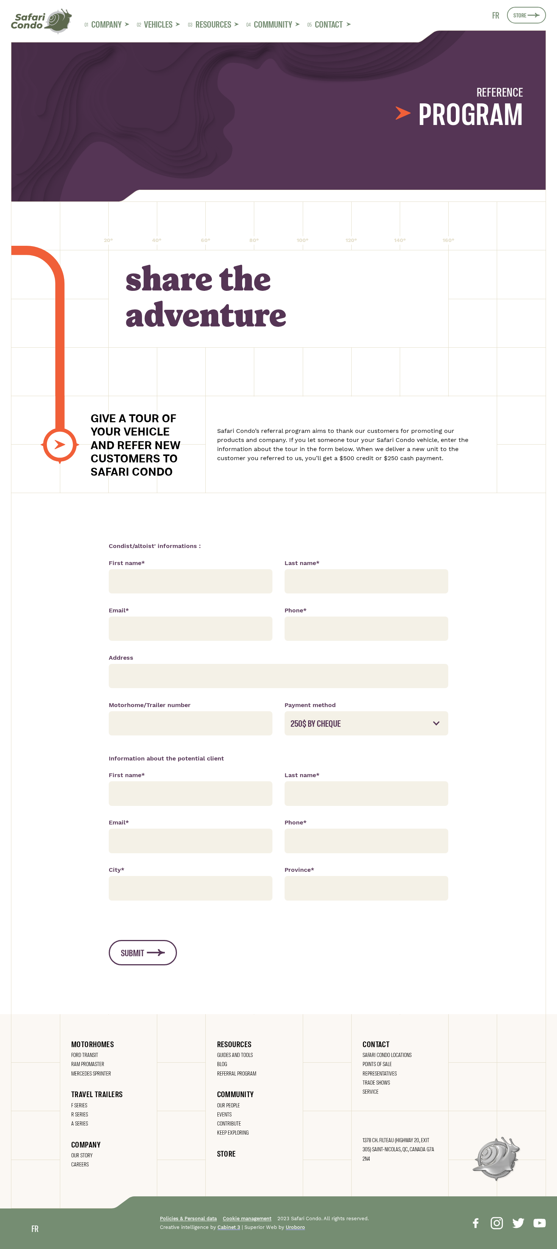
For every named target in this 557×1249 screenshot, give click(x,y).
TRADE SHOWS (376, 1082)
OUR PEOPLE (228, 1104)
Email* (119, 610)
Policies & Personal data (188, 1219)
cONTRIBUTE (229, 1123)
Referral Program (236, 1073)
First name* (127, 563)
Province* (299, 869)
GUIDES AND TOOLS (235, 1054)
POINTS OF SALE (377, 1063)
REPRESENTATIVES (380, 1073)
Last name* (302, 563)
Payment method (310, 705)
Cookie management (247, 1219)
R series (79, 1114)
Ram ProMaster (87, 1063)
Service (371, 1091)
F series (79, 1104)
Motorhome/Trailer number (150, 705)
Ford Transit (84, 1054)
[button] (106, 24)
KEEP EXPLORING (233, 1132)
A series (79, 1123)
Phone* (296, 610)
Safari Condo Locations (387, 1054)
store (226, 1153)
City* (116, 869)
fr (495, 14)
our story (81, 1154)
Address (121, 657)
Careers (80, 1164)
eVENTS (224, 1114)
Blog (222, 1063)
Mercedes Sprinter (91, 1073)
